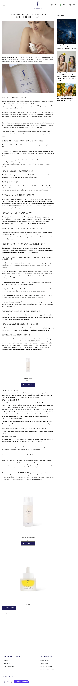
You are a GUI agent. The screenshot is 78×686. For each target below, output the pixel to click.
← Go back (6, 614)
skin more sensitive (38, 295)
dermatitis (47, 134)
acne (31, 284)
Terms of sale (7, 664)
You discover (28, 385)
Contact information (8, 667)
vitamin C (4, 467)
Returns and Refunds (46, 667)
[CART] (74, 5)
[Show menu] (4, 5)
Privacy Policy (44, 661)
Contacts (5, 661)
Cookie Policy (44, 664)
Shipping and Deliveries (47, 670)
